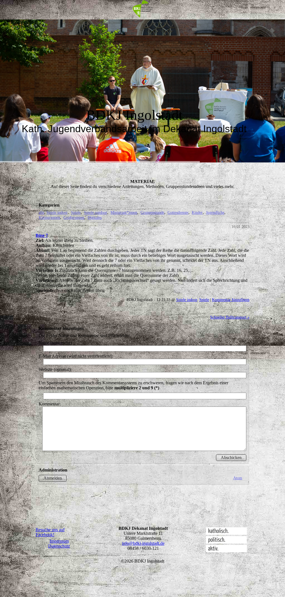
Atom (237, 478)
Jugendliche (215, 212)
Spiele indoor (57, 212)
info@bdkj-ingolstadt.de (143, 543)
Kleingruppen (49, 217)
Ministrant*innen (123, 212)
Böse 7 (42, 235)
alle (41, 212)
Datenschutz (59, 546)
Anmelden (52, 478)
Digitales (95, 217)
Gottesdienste (178, 212)
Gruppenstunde (152, 212)
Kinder (197, 212)
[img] (142, 9)
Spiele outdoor (95, 212)
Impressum (59, 541)
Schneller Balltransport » (229, 317)
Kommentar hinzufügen (230, 299)
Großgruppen (73, 217)
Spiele (76, 212)
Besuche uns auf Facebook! (50, 532)
